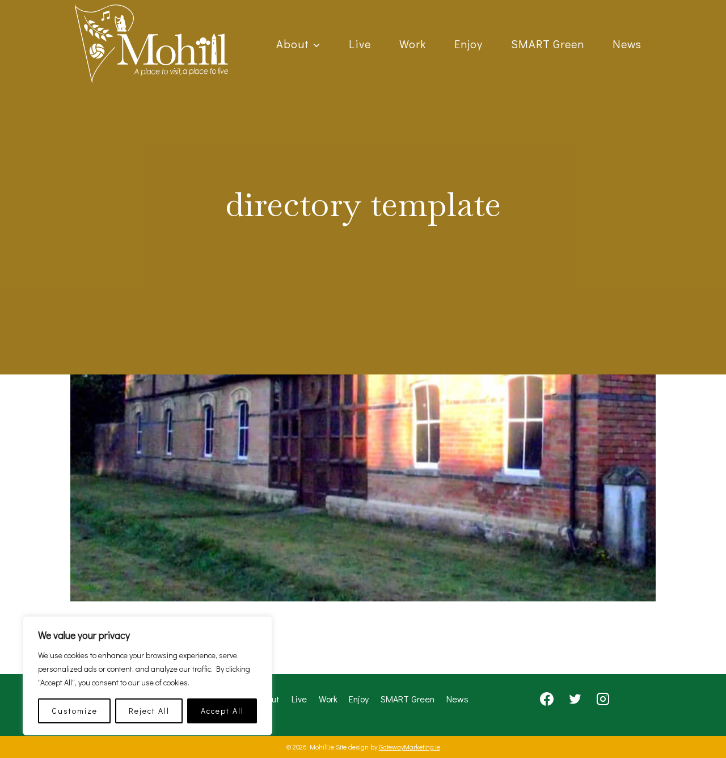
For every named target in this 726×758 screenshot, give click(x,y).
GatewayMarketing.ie (409, 746)
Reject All (149, 710)
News (627, 43)
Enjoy (468, 43)
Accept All (222, 710)
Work (412, 43)
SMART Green (547, 43)
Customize (75, 710)
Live (360, 43)
